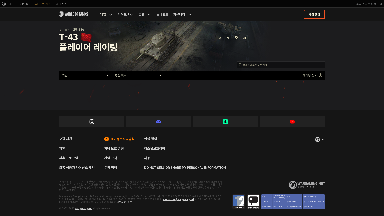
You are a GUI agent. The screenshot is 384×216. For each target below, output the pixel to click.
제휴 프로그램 (68, 158)
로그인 (360, 3)
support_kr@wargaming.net (178, 199)
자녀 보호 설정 (114, 149)
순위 (67, 29)
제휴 (62, 149)
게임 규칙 (110, 158)
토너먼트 (162, 14)
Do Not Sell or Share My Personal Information (185, 168)
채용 (147, 158)
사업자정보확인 (124, 202)
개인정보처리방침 (123, 139)
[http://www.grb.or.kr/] (278, 201)
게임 (103, 14)
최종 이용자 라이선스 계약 (77, 168)
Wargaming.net (83, 208)
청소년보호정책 (154, 149)
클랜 (142, 14)
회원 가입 (376, 3)
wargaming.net (307, 184)
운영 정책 (110, 168)
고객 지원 (65, 139)
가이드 (122, 14)
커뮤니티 (179, 14)
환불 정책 (150, 139)
